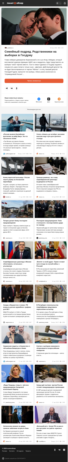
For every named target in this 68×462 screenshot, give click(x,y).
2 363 (63, 441)
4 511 (63, 153)
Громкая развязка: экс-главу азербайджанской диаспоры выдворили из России (47, 180)
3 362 (30, 238)
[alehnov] (5, 48)
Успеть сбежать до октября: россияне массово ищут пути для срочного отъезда (50, 136)
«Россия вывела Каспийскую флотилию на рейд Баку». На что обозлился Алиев (15, 136)
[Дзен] (64, 450)
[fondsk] (4, 197)
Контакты (12, 451)
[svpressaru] (4, 238)
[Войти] (65, 3)
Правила (28, 451)
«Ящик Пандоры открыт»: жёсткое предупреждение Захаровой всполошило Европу (16, 387)
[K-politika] (37, 441)
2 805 (30, 361)
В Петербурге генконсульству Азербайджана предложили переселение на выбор (47, 307)
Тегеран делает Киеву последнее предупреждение (15, 222)
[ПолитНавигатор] (4, 153)
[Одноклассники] (55, 450)
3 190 (30, 281)
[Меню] (3, 3)
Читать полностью (34, 81)
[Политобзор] (15, 3)
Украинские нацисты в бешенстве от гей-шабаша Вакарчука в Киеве (16, 347)
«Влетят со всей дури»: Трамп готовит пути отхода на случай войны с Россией (50, 264)
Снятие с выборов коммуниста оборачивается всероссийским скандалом (47, 348)
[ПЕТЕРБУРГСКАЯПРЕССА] (4, 402)
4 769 (30, 153)
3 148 (63, 281)
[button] (7, 88)
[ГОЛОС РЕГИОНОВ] (4, 322)
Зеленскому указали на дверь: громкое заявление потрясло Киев (16, 427)
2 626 (63, 361)
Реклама (4, 451)
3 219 (63, 238)
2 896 (63, 322)
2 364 (30, 441)
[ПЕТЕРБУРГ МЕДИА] (37, 322)
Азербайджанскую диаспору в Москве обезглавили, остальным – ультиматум (17, 264)
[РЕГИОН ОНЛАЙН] (37, 153)
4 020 (30, 197)
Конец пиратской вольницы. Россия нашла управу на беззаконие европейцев (16, 180)
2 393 (63, 402)
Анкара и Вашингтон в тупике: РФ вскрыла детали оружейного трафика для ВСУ (17, 307)
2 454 (30, 402)
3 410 (63, 197)
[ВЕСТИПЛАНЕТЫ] (37, 281)
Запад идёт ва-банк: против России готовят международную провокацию (50, 386)
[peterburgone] (37, 238)
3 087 (30, 322)
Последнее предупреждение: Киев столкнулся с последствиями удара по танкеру (49, 223)
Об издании (20, 451)
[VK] (59, 450)
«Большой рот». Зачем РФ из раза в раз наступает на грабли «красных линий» (49, 428)
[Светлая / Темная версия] (59, 3)
